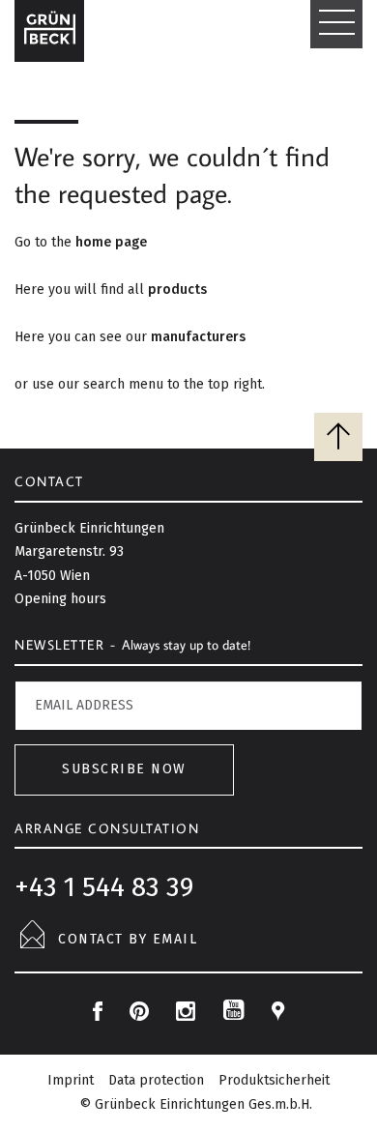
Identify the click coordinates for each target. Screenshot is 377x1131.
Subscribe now (124, 769)
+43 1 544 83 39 (103, 887)
